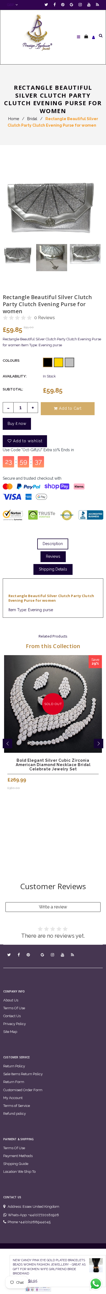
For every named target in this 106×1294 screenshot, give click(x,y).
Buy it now (17, 423)
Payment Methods (18, 1156)
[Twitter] (48, 5)
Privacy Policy (14, 1024)
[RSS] (97, 5)
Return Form (13, 1082)
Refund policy (14, 1114)
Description (53, 544)
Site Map (10, 1032)
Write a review (53, 906)
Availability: (15, 376)
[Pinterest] (64, 5)
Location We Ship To (19, 1172)
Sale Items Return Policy (23, 1074)
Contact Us (12, 1016)
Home (13, 119)
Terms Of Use (14, 1008)
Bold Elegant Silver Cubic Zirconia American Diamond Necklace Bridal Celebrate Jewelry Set (53, 764)
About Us (10, 1000)
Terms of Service (16, 1106)
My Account (13, 1098)
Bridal (32, 119)
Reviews (53, 556)
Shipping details (53, 569)
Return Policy (14, 1066)
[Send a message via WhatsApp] (95, 1283)
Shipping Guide (15, 1164)
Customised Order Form (22, 1090)
